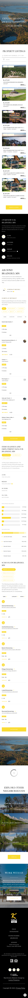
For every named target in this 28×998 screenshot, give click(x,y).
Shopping (21, 308)
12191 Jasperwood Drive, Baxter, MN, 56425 (11, 649)
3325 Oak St (5, 361)
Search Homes (14, 207)
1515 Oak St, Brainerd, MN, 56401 (9, 607)
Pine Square (5, 378)
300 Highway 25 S (6, 419)
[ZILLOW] (18, 969)
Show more (14, 438)
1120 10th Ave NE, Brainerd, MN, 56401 (10, 628)
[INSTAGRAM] (14, 969)
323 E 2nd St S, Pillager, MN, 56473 (9, 670)
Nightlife (20, 311)
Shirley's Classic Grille (7, 417)
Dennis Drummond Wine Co (8, 340)
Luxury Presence (14, 980)
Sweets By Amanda (7, 322)
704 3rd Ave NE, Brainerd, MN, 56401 (10, 691)
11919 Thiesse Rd (6, 342)
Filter (8, 59)
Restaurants (12, 308)
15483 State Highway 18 (8, 400)
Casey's (4, 359)
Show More (14, 729)
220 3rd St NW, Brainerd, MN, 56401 (9, 713)
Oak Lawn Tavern (6, 398)
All (4, 308)
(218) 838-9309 (14, 938)
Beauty (12, 311)
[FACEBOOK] (10, 969)
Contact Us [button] (14, 898)
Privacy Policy (20, 988)
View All (14, 857)
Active (5, 311)
